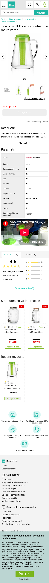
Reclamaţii (6, 518)
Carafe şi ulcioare (8, 22)
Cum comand (7, 479)
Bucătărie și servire (13, 19)
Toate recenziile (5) (24, 288)
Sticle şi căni (29, 19)
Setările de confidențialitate (13, 495)
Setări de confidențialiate (21, 564)
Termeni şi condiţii (9, 498)
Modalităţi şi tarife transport (13, 486)
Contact (5, 466)
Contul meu (6, 512)
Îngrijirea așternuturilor (11, 501)
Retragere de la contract (12, 521)
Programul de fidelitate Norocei (15, 482)
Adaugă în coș (24, 112)
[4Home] (3, 19)
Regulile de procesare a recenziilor (16, 524)
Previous (4, 326)
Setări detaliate (24, 579)
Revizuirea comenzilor (11, 515)
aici (11, 568)
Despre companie (9, 469)
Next (44, 326)
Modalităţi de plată (10, 489)
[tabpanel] (24, 56)
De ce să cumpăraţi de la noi (13, 492)
